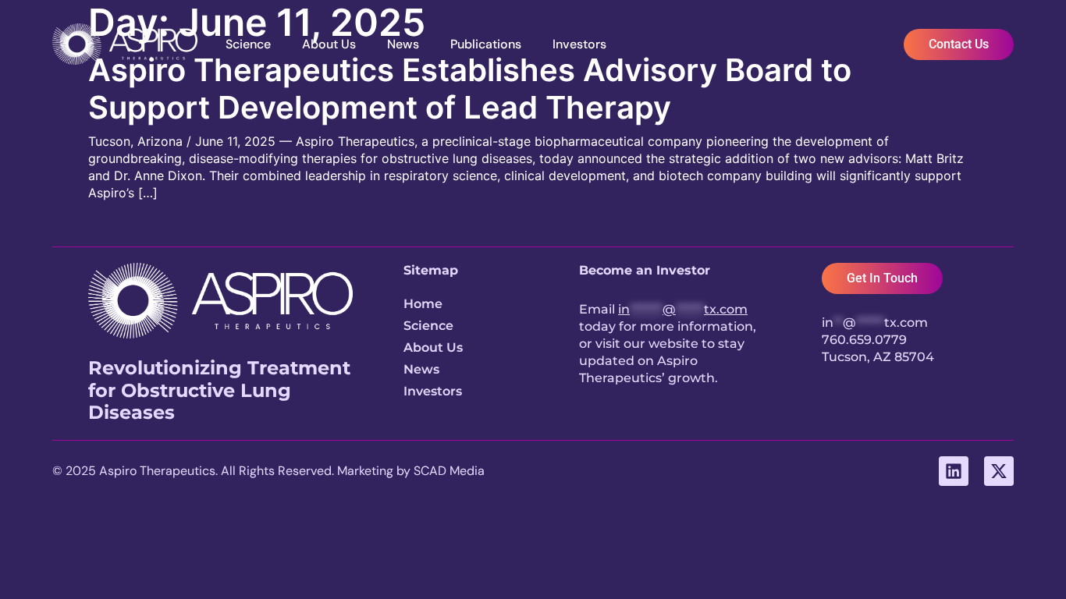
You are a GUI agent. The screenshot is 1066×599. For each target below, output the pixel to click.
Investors (579, 44)
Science (248, 44)
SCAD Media (449, 471)
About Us (329, 44)
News (403, 44)
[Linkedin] (953, 471)
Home (422, 303)
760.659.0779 (864, 339)
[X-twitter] (999, 471)
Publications (485, 44)
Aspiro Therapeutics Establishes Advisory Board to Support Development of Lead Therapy (469, 88)
